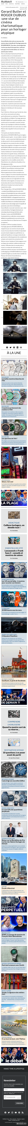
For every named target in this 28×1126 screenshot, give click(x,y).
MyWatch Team (6, 1119)
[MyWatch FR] (6, 2)
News (2, 3)
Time (6, 3)
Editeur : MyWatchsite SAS (14, 1120)
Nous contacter (13, 1119)
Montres (17, 3)
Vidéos (23, 3)
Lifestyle (11, 3)
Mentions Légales (20, 1119)
